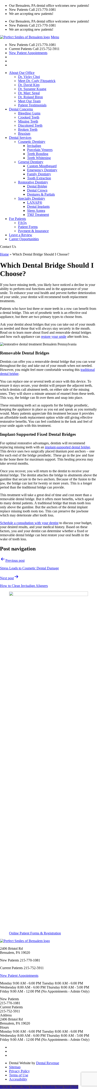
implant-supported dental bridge (67, 447)
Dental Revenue (47, 1063)
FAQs (22, 223)
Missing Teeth (28, 121)
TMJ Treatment (38, 215)
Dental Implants (38, 206)
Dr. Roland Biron (30, 97)
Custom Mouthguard (42, 166)
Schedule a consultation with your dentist (29, 523)
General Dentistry (30, 162)
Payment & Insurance (33, 231)
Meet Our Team (29, 101)
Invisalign (34, 146)
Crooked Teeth (28, 117)
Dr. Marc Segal (29, 93)
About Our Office (22, 73)
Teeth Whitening (39, 158)
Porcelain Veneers (40, 150)
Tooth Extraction (39, 178)
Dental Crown (37, 190)
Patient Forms (28, 227)
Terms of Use (18, 1075)
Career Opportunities (24, 239)
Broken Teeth (27, 129)
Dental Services (20, 137)
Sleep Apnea (36, 210)
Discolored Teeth (30, 125)
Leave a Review (20, 235)
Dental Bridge (37, 186)
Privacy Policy (19, 1071)
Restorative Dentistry (33, 182)
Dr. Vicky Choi (29, 77)
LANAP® (34, 202)
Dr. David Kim (28, 85)
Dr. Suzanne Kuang (32, 89)
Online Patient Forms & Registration (35, 933)
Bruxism (24, 133)
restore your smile (53, 336)
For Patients (17, 219)
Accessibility (18, 1079)
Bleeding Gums (29, 113)
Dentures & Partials (41, 194)
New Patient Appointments (28, 53)
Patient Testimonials (32, 105)
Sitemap (15, 1067)
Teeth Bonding (37, 154)
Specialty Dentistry (31, 198)
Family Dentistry (39, 174)
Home (4, 254)
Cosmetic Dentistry (31, 142)
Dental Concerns (21, 109)
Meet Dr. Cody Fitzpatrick (36, 81)
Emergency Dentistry (42, 170)
